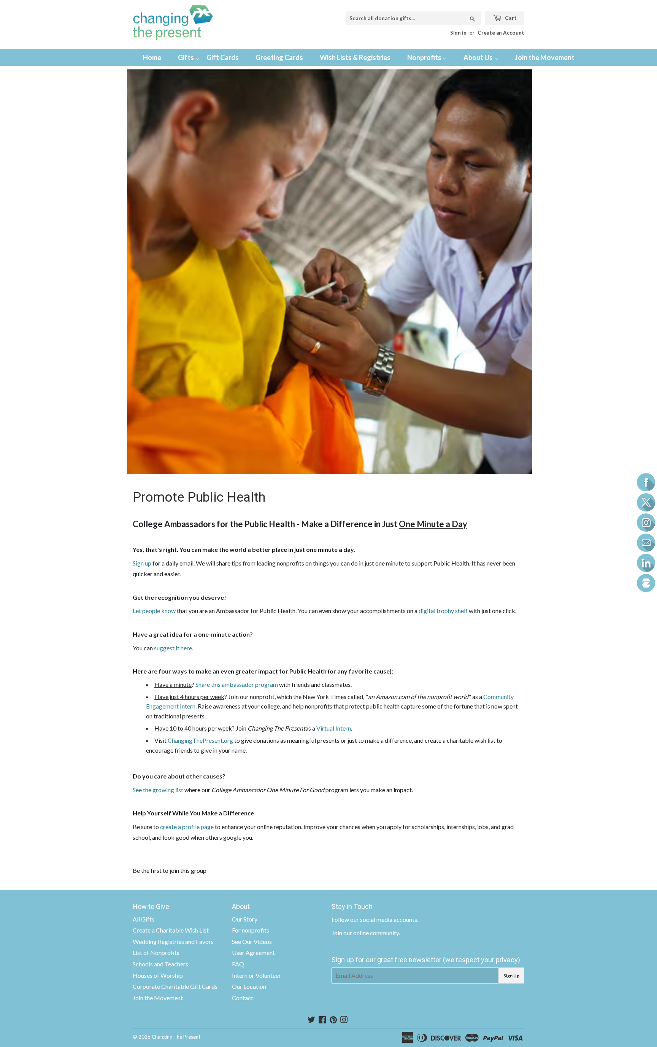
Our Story (244, 919)
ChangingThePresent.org (200, 740)
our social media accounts (383, 919)
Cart (510, 17)
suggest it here (173, 647)
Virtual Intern (333, 728)
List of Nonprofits (156, 952)
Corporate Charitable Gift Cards (175, 986)
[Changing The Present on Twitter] (311, 1020)
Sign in (458, 33)
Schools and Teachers (160, 964)
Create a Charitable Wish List (171, 930)
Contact (242, 997)
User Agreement (253, 952)
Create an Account (501, 33)
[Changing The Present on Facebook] (322, 1020)
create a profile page (187, 826)
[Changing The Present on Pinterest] (333, 1020)
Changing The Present (176, 1037)
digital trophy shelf (443, 610)
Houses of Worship (158, 975)
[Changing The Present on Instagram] (344, 1020)
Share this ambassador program (236, 684)
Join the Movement (158, 997)
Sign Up (511, 976)
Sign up (142, 563)
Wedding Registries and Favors (173, 941)
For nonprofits (250, 930)
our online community (371, 932)
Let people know (154, 610)
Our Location (249, 986)
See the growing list (158, 789)
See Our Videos (252, 941)
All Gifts (143, 919)
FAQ (238, 964)
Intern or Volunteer (256, 975)
